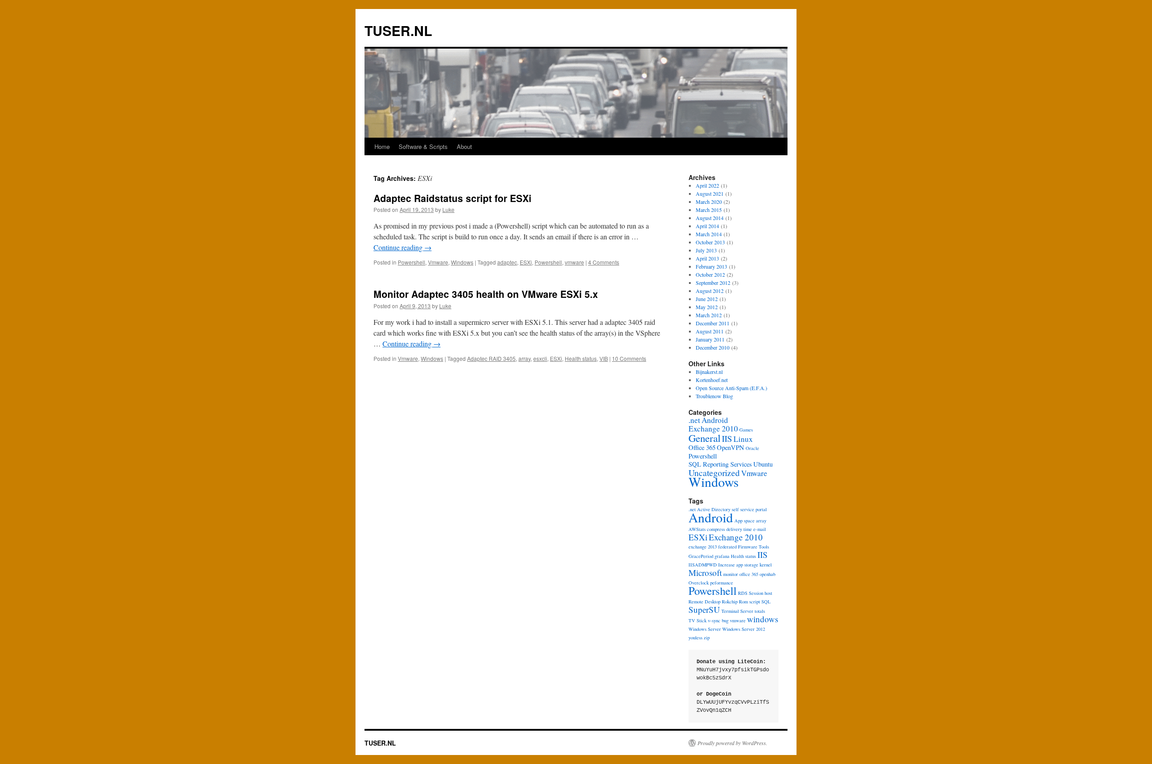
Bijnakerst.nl (709, 371)
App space (744, 520)
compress (716, 529)
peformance (721, 583)
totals (760, 611)
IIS (727, 438)
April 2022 (707, 185)
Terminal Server (737, 611)
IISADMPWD (702, 565)
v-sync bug (718, 620)
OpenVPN (730, 447)
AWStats (697, 529)
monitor (730, 574)
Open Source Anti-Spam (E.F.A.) (731, 387)
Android (715, 420)
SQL (766, 601)
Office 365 (702, 447)
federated (727, 547)
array (524, 358)
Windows (462, 262)
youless (695, 637)
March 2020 (709, 201)
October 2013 (710, 242)
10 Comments (629, 358)
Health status (581, 358)
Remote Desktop (704, 601)
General (704, 438)
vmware (574, 262)
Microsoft (705, 572)
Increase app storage (738, 565)
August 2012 (710, 290)
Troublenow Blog (714, 396)
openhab (767, 574)
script (754, 601)
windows (762, 619)
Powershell (411, 262)
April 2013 (707, 258)
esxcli (540, 358)
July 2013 (706, 250)
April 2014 (707, 225)
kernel (766, 565)
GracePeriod (700, 556)
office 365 (748, 574)
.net (694, 420)
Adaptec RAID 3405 (491, 358)
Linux (743, 439)
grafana (722, 556)
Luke (448, 209)
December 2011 (712, 323)
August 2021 (710, 193)
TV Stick (697, 620)
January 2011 (710, 339)
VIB (603, 358)
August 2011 (710, 331)
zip (707, 637)
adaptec (507, 262)
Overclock (698, 583)
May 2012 (707, 306)
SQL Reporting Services (720, 464)
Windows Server (704, 629)
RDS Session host (755, 593)
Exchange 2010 (713, 428)
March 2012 (709, 315)
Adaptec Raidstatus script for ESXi (452, 198)
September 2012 (713, 282)
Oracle (752, 448)
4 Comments (603, 262)
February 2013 (711, 266)
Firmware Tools (753, 547)
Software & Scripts (423, 146)
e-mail (759, 529)
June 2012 (707, 298)
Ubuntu (763, 464)
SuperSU (704, 609)
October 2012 (710, 274)
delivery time (739, 529)
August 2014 (710, 217)
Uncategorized (714, 472)
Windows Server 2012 (743, 629)
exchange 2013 (702, 547)
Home (382, 146)
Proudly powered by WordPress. (732, 742)
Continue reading (403, 247)
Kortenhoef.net (712, 379)
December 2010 (712, 347)
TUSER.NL (398, 30)
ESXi (526, 262)
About (464, 146)
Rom (743, 601)
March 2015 (709, 209)
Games (746, 430)
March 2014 (709, 234)
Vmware (438, 262)
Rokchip (730, 601)
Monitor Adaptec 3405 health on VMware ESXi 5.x (486, 294)
